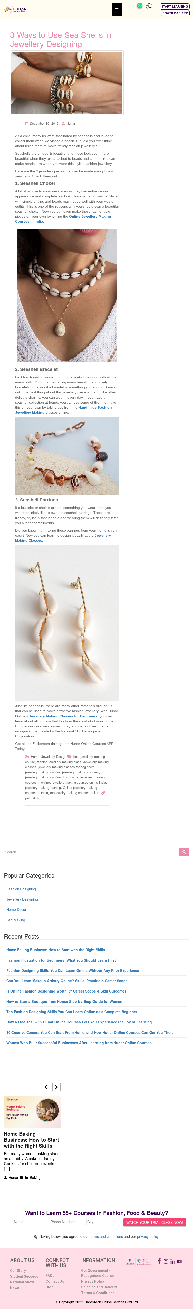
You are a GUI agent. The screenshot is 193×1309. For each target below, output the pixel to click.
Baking (35, 1177)
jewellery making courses (80, 772)
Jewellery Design (53, 756)
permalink (32, 798)
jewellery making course (42, 772)
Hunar (71, 123)
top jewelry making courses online (74, 792)
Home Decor (16, 909)
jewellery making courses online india (79, 782)
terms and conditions (106, 1236)
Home (35, 756)
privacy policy (147, 1236)
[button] (175, 6)
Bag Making (15, 919)
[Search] (184, 852)
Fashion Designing (21, 888)
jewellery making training (43, 787)
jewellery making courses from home (51, 777)
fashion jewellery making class (59, 761)
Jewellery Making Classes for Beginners (63, 716)
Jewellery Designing (22, 899)
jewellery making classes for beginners (66, 766)
